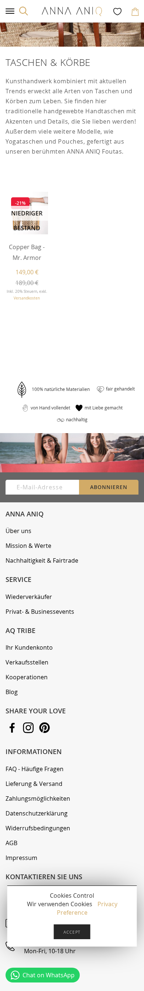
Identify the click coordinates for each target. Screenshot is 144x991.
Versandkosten (27, 298)
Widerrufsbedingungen (38, 828)
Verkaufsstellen (27, 662)
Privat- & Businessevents (40, 611)
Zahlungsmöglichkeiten (38, 798)
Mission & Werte (28, 546)
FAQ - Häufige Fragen (35, 769)
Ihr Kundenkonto (29, 647)
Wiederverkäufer (29, 597)
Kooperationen (27, 677)
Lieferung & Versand (34, 784)
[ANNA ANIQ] (71, 11)
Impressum (21, 858)
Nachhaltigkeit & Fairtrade (42, 560)
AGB (11, 843)
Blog (12, 692)
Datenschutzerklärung (37, 813)
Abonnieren (108, 487)
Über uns (18, 531)
